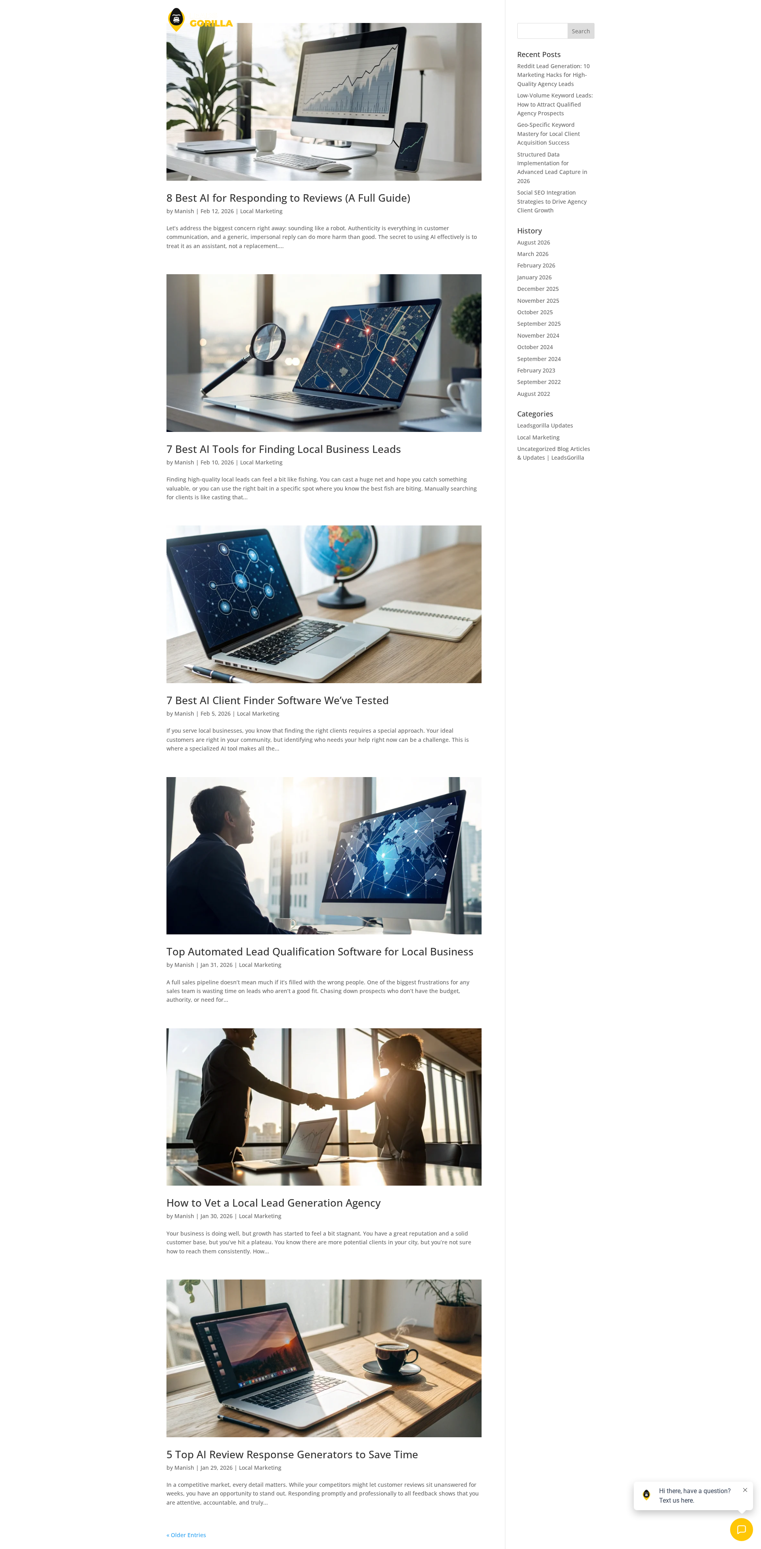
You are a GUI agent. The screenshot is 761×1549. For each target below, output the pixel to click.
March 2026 (533, 254)
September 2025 (539, 323)
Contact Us (579, 20)
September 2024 (539, 359)
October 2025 (535, 312)
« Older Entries (186, 1535)
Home (440, 20)
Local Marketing (261, 211)
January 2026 (534, 277)
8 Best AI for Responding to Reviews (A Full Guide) (288, 198)
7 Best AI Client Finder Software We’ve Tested (277, 700)
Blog (463, 20)
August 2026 (533, 242)
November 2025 (538, 300)
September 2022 (539, 382)
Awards (520, 20)
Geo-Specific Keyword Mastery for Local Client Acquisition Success (548, 133)
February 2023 (536, 370)
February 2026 (536, 265)
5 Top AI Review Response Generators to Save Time (292, 1454)
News (486, 20)
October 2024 (535, 347)
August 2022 (533, 393)
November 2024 (538, 335)
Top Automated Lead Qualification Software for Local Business (320, 951)
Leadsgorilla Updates (545, 425)
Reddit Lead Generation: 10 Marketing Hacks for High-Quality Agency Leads (553, 75)
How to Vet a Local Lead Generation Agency (273, 1203)
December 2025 (538, 288)
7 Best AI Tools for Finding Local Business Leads (283, 449)
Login (547, 20)
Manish (184, 211)
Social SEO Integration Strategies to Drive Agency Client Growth (552, 201)
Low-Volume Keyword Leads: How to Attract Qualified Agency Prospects (555, 104)
